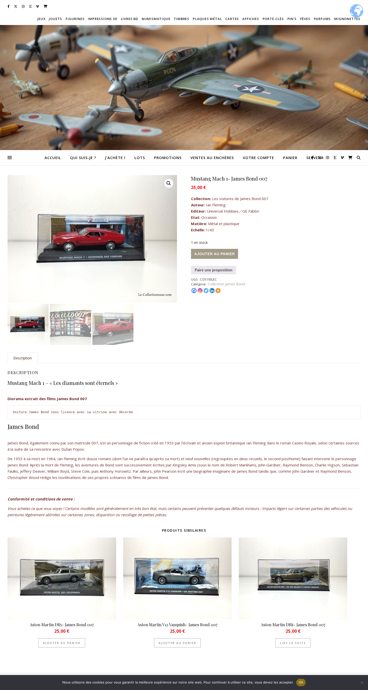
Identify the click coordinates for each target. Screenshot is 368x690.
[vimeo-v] (38, 6)
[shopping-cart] (45, 6)
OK (301, 682)
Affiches (250, 19)
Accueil (53, 157)
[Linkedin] (212, 290)
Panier (290, 157)
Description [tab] (22, 358)
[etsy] (31, 6)
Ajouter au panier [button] (62, 643)
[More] (218, 290)
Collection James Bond (226, 284)
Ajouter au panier (214, 254)
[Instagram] (200, 290)
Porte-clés (273, 19)
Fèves (305, 19)
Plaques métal (207, 19)
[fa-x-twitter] (16, 6)
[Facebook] (194, 290)
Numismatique (156, 19)
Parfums (322, 19)
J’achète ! (115, 157)
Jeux (41, 19)
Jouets (55, 19)
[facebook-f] (9, 6)
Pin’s (292, 19)
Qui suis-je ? (83, 157)
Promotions (167, 157)
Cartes (232, 19)
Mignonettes (347, 19)
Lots (139, 157)
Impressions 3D (102, 19)
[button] (168, 183)
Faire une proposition (213, 270)
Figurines (75, 19)
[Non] (361, 682)
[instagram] (23, 6)
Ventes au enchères (212, 157)
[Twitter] (206, 290)
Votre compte (258, 157)
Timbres (181, 19)
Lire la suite (293, 643)
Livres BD (129, 19)
